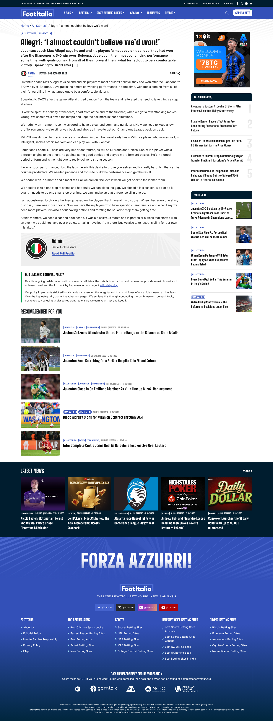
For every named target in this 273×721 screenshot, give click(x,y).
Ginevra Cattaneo (98, 356)
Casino (134, 12)
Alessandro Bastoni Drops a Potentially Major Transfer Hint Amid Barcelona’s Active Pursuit (217, 158)
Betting (84, 12)
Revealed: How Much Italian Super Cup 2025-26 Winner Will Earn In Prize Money (217, 143)
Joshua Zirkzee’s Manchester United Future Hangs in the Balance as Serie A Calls (120, 332)
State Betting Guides (109, 12)
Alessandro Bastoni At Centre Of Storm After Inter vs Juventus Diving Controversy (216, 108)
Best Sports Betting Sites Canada (180, 638)
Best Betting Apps (81, 639)
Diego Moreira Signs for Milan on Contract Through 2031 (103, 417)
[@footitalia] (241, 3)
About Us (228, 3)
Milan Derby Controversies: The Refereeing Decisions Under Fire (209, 304)
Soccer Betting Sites (130, 627)
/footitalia (107, 607)
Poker (72, 513)
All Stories (39, 25)
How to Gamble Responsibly (40, 639)
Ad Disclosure (190, 3)
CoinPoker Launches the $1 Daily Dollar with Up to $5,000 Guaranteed (228, 523)
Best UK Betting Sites (178, 652)
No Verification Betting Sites (229, 651)
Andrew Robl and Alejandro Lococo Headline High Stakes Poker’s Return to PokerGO (183, 523)
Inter (82, 440)
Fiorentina (27, 513)
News (67, 12)
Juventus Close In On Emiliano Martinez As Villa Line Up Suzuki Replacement (117, 389)
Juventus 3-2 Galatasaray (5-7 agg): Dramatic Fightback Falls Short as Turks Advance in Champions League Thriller (212, 213)
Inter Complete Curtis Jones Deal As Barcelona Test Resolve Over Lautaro (114, 445)
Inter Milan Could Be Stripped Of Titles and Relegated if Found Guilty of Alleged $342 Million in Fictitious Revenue (215, 175)
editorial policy (109, 285)
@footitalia (128, 607)
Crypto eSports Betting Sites (229, 645)
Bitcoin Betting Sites (224, 627)
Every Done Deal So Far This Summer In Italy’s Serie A (212, 282)
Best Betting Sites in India (180, 658)
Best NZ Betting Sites (178, 646)
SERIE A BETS (242, 12)
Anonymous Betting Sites (227, 639)
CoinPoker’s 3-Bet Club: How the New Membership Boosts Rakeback (88, 523)
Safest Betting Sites (82, 645)
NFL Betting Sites (128, 633)
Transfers (153, 12)
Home (25, 25)
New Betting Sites (81, 651)
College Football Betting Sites (135, 651)
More (246, 471)
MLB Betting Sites (128, 645)
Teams (169, 12)
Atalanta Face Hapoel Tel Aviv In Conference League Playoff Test (134, 520)
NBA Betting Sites (128, 639)
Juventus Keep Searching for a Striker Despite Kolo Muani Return (109, 360)
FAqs (26, 651)
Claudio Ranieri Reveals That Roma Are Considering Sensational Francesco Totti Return (214, 126)
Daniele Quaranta (108, 327)
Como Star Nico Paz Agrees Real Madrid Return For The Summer (209, 235)
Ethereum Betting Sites (226, 633)
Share (173, 73)
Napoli (80, 327)
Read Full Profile (63, 253)
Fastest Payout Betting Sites (87, 633)
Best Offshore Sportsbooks (86, 627)
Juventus (45, 33)
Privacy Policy (31, 645)
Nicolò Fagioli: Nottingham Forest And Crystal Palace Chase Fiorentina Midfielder (42, 523)
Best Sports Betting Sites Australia (180, 629)
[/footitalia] (237, 3)
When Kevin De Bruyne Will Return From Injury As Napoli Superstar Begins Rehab (210, 260)
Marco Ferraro (83, 513)
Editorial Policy (211, 3)
